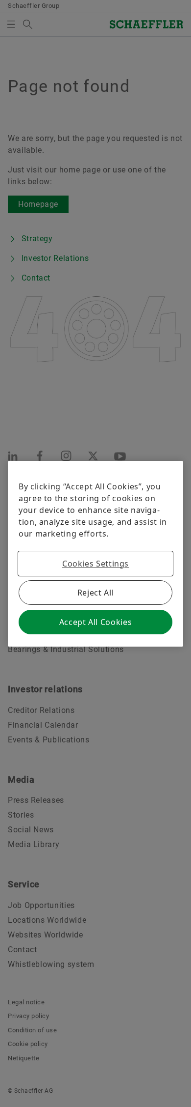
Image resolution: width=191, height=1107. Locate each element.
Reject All (95, 592)
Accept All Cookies (95, 622)
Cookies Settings (95, 563)
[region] (95, 554)
